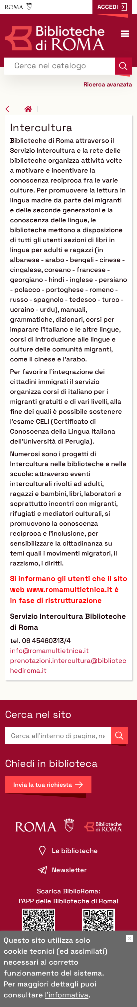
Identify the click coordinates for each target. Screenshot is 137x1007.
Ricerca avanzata (107, 84)
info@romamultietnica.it (49, 650)
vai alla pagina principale (31, 109)
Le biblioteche (75, 850)
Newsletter (69, 870)
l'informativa (66, 994)
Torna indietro (11, 109)
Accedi (107, 7)
